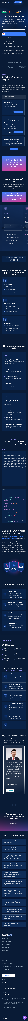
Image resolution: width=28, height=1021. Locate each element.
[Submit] (24, 97)
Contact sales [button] (18, 2)
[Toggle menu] (25, 2)
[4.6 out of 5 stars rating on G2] (11, 12)
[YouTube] (5, 982)
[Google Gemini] (8, 988)
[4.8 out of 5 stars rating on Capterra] (18, 12)
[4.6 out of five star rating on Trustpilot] (4, 12)
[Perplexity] (5, 988)
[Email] (5, 994)
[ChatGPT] (2, 988)
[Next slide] (24, 228)
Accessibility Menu (6, 1018)
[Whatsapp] (2, 994)
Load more (14, 149)
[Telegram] (8, 994)
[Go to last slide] (12, 805)
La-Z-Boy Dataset (16, 165)
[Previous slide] (3, 228)
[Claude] (11, 988)
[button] (8, 975)
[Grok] (13, 988)
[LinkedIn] (2, 982)
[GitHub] (8, 982)
